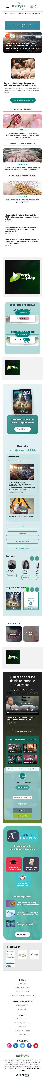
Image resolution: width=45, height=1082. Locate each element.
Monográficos (36, 14)
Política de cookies (22, 991)
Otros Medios (22, 1009)
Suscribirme (21, 429)
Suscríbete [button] (21, 787)
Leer (22, 526)
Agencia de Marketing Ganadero (30, 1069)
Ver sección (21, 313)
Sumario (22, 533)
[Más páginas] (37, 589)
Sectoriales (20, 14)
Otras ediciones (22, 548)
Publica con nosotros (22, 1030)
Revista (6, 14)
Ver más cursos (21, 934)
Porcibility (28, 14)
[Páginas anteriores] (32, 589)
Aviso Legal (22, 983)
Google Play (23, 816)
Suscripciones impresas (22, 1023)
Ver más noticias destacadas (21, 100)
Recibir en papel (22, 541)
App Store (23, 810)
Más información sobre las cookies (23, 995)
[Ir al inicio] (27, 589)
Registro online (22, 1019)
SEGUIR (10, 576)
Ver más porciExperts (21, 731)
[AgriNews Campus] (22, 836)
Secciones (13, 14)
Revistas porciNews (22, 1005)
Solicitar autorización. (17, 1068)
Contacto (22, 1034)
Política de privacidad (22, 987)
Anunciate (22, 1026)
